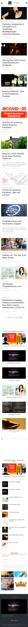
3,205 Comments (6, 290)
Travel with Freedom (5, 616)
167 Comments (6, 100)
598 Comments (6, 261)
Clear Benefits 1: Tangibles (14, 489)
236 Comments (6, 311)
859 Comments (6, 199)
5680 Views (14, 311)
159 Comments (6, 69)
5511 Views (14, 100)
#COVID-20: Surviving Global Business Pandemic (12, 124)
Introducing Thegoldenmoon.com (11, 285)
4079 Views (14, 168)
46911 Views (14, 290)
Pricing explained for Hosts (14, 504)
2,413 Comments (6, 131)
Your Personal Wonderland (7, 21)
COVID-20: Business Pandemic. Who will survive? (11, 192)
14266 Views (14, 131)
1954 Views (12, 38)
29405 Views (14, 199)
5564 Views (14, 69)
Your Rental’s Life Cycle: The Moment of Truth (17, 528)
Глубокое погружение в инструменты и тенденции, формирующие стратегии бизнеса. (13, 29)
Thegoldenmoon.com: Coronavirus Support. (12, 222)
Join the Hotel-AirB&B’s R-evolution (16, 535)
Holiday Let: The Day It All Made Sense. (14, 256)
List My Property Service (14, 512)
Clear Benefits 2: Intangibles (15, 481)
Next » (21, 317)
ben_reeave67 (13, 416)
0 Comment (5, 38)
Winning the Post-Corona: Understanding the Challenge (14, 62)
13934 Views (14, 261)
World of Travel (5, 151)
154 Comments (6, 168)
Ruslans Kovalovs (5, 36)
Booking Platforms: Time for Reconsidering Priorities (13, 93)
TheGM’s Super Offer (13, 542)
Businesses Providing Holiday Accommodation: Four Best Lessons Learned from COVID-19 (13, 304)
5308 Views (14, 233)
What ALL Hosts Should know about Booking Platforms (13, 156)
